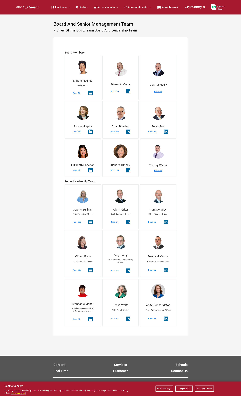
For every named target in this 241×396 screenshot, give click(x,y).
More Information (18, 393)
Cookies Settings (164, 389)
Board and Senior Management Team (93, 24)
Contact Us (179, 371)
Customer (120, 371)
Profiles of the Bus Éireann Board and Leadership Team (95, 30)
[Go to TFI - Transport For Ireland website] (218, 7)
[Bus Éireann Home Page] (27, 7)
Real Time (60, 371)
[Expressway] (195, 7)
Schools (181, 365)
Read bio (77, 222)
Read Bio (77, 93)
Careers (59, 365)
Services (120, 365)
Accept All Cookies (204, 389)
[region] (120, 389)
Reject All (184, 389)
